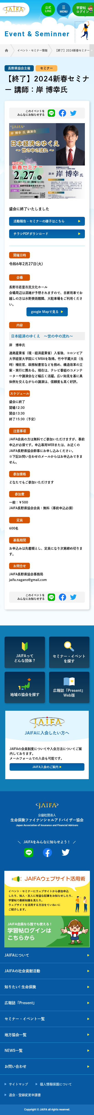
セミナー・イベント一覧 (25, 1019)
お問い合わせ (15, 1066)
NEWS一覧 (14, 1050)
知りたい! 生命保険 (20, 987)
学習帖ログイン (82, 9)
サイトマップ (18, 1084)
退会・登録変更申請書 (25, 1095)
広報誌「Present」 (21, 1003)
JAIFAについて (17, 955)
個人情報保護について (56, 1084)
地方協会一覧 (15, 1035)
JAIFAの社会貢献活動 (22, 971)
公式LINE (48, 9)
